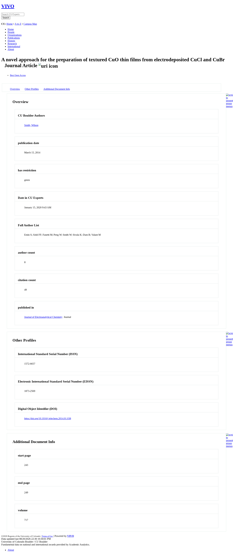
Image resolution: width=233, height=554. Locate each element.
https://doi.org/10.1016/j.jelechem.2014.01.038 (47, 418)
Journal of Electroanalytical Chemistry (43, 317)
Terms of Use (47, 536)
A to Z (18, 24)
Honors (11, 40)
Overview (15, 89)
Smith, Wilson (31, 125)
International (14, 46)
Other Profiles (32, 89)
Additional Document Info (56, 89)
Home (9, 24)
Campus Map (30, 24)
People (11, 32)
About (11, 49)
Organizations (15, 35)
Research (12, 43)
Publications (14, 38)
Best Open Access (18, 75)
